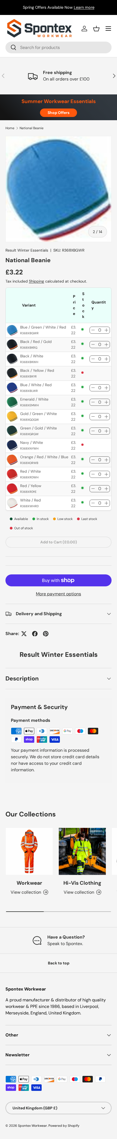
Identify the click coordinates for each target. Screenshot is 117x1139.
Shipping (36, 281)
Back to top (58, 963)
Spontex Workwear (32, 1125)
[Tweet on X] (24, 633)
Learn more (84, 7)
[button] (96, 29)
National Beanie (32, 128)
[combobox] (58, 47)
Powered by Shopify (63, 1125)
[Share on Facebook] (34, 633)
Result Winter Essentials (26, 250)
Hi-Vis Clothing (82, 883)
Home (9, 128)
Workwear (29, 883)
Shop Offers (58, 112)
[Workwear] (29, 851)
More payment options (58, 594)
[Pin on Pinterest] (45, 633)
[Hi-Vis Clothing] (82, 851)
